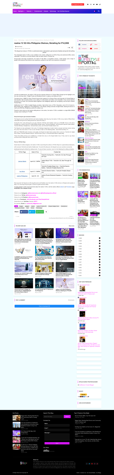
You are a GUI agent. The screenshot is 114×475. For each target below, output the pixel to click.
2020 (89, 254)
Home (15, 11)
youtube (96, 48)
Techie (32, 208)
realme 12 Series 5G (41, 206)
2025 (89, 241)
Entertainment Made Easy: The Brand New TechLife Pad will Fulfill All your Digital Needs (65, 258)
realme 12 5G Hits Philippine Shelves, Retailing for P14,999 (64, 290)
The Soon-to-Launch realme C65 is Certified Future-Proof (23, 273)
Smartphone (64, 206)
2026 (89, 238)
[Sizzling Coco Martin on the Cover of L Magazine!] (81, 153)
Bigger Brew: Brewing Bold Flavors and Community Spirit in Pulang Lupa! (82, 182)
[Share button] (46, 211)
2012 (89, 275)
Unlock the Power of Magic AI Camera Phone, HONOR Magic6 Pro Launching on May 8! (23, 291)
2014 (89, 270)
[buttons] (88, 4)
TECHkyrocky (83, 310)
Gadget (21, 206)
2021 (89, 251)
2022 (89, 249)
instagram (84, 48)
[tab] (15, 11)
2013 (89, 273)
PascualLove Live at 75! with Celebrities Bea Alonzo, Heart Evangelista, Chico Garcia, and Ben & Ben (88, 440)
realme (33, 206)
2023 (89, 246)
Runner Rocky (83, 297)
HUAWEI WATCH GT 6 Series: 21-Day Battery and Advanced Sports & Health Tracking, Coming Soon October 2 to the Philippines (44, 241)
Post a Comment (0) (44, 306)
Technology (53, 11)
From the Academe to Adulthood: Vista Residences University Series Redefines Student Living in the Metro (95, 183)
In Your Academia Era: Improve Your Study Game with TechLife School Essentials (43, 258)
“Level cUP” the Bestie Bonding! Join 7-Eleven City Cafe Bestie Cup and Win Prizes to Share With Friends (95, 202)
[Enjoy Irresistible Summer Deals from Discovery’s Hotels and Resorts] (81, 140)
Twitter (33, 211)
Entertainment (38, 11)
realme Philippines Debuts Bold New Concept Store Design (43, 273)
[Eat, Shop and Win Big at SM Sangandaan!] (81, 117)
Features (29, 11)
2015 (89, 267)
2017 (89, 262)
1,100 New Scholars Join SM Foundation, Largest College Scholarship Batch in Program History (95, 221)
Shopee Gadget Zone (54, 206)
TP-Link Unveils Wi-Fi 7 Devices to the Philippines (44, 290)
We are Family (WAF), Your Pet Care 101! (85, 415)
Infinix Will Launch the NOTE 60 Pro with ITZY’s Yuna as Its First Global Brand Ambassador (23, 241)
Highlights (21, 11)
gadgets (27, 206)
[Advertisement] (57, 25)
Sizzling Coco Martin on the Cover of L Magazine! (87, 426)
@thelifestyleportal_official (48, 193)
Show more (71, 225)
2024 (89, 243)
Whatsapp (40, 211)
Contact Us (83, 472)
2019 (89, 257)
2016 (89, 264)
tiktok (96, 44)
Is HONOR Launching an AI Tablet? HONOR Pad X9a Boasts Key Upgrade (24, 258)
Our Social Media (91, 472)
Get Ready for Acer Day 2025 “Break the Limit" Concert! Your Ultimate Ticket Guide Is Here (64, 241)
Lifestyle (46, 11)
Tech (27, 208)
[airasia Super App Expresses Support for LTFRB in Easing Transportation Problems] (81, 160)
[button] (95, 11)
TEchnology (21, 40)
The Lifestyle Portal (84, 285)
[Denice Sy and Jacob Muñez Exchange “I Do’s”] (81, 123)
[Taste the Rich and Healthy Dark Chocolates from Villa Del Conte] (81, 147)
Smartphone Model (19, 208)
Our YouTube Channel (63, 11)
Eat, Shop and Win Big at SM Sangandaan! (82, 200)
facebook (84, 44)
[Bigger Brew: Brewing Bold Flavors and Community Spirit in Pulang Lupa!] (81, 101)
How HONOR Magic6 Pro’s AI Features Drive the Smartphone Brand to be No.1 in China (64, 274)
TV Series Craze (84, 336)
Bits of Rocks (83, 323)
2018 (89, 259)
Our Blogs (98, 472)
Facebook (24, 211)
